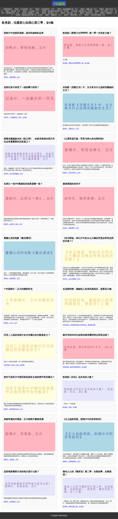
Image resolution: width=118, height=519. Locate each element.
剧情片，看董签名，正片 (53, 15)
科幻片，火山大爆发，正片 (71, 279)
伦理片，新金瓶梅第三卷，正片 (67, 9)
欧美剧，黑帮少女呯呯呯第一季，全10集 (76, 63)
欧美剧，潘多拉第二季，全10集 (73, 506)
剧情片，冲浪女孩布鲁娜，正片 (95, 15)
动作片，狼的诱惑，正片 (71, 228)
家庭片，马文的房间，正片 (23, 9)
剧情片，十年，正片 (10, 323)
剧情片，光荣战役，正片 (12, 501)
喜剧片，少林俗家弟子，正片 (44, 9)
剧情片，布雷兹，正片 (11, 459)
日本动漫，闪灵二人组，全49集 (14, 365)
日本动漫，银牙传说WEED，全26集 (75, 367)
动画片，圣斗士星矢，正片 (104, 11)
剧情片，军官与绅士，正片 (71, 172)
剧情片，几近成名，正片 (31, 11)
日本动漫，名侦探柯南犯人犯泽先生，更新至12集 (79, 325)
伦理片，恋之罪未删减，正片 (13, 173)
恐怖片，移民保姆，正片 (12, 77)
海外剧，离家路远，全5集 (30, 13)
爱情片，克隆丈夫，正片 (71, 128)
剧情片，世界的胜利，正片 (71, 461)
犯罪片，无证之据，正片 (69, 13)
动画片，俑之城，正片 (12, 11)
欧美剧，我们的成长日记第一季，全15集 (55, 11)
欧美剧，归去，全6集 (70, 407)
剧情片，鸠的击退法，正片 (73, 15)
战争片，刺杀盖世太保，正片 (13, 409)
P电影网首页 (8, 9)
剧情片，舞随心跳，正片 (89, 9)
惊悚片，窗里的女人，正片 (89, 13)
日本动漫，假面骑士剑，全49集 (81, 11)
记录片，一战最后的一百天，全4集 (15, 117)
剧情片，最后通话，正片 (12, 278)
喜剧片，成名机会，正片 (50, 13)
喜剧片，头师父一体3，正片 (13, 224)
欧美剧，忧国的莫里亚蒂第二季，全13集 (29, 15)
